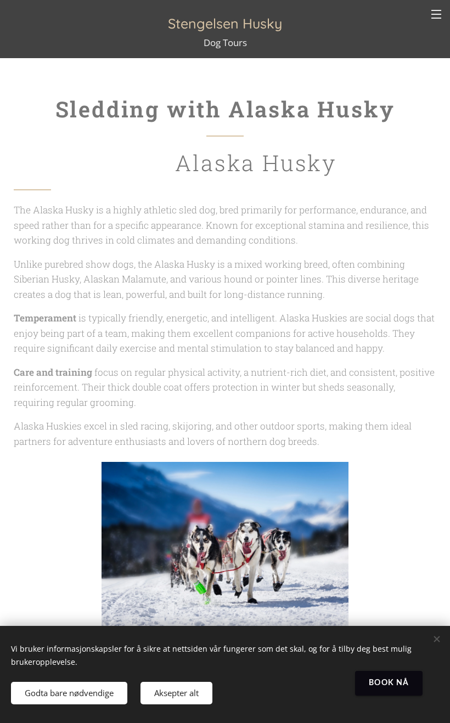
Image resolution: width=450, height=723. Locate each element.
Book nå (389, 683)
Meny (436, 14)
